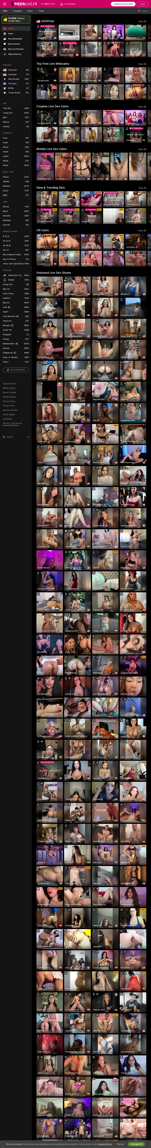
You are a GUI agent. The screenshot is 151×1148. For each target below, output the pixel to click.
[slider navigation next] (145, 41)
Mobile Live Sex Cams (51, 149)
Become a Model (10, 410)
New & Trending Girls (50, 187)
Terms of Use (8, 406)
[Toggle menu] (4, 4)
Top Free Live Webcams (52, 63)
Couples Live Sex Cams (52, 106)
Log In (142, 4)
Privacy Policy (9, 401)
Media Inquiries (9, 397)
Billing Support (9, 388)
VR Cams (42, 230)
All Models (7, 419)
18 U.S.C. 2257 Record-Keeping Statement (13, 424)
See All (142, 21)
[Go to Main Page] (24, 4)
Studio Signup (9, 415)
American (47, 21)
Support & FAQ (9, 384)
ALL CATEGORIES (17, 370)
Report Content (9, 392)
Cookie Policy (105, 1144)
